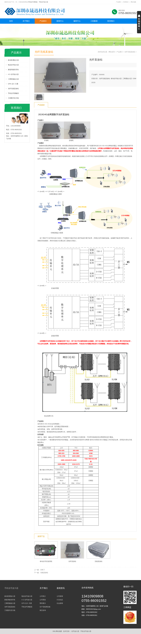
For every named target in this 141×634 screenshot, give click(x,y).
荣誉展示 (43, 603)
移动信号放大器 (116, 78)
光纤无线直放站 (13, 88)
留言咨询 (43, 610)
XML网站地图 (57, 631)
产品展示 (118, 2)
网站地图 (133, 2)
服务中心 (77, 21)
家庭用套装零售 (13, 69)
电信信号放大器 (13, 65)
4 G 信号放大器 (13, 74)
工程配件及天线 (13, 98)
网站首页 (112, 52)
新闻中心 (60, 21)
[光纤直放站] (60, 75)
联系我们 (126, 2)
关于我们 (26, 21)
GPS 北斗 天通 (13, 84)
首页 (11, 21)
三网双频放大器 (13, 79)
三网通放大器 (127, 78)
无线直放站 (44, 572)
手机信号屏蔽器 (13, 93)
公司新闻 (60, 596)
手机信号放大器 (43, 2)
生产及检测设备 (45, 607)
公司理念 (43, 600)
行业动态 (60, 600)
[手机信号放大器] (37, 11)
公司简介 (43, 596)
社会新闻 (60, 603)
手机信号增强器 (32, 2)
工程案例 (93, 21)
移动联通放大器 (13, 60)
